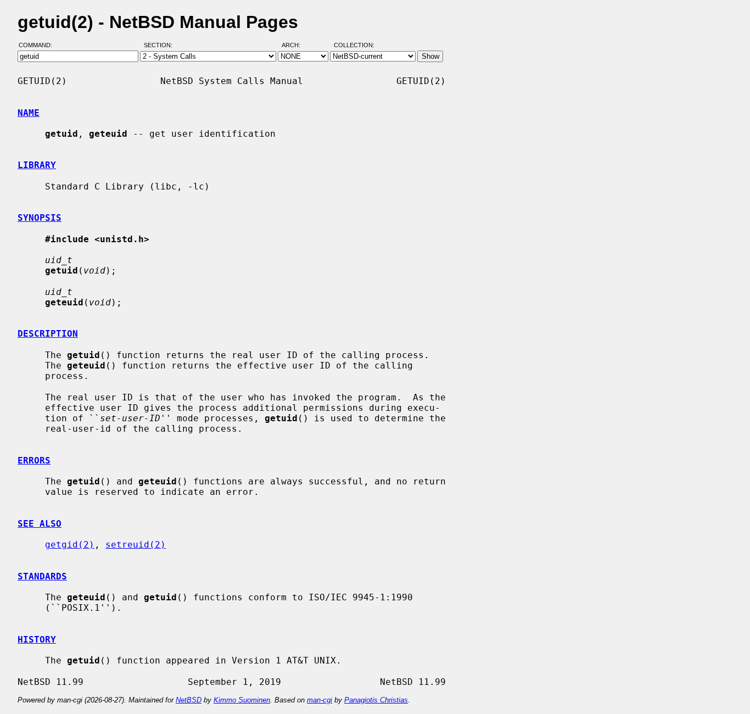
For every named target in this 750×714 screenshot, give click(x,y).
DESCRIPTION (48, 333)
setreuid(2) (135, 544)
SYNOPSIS (39, 218)
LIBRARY (37, 165)
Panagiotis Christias (376, 700)
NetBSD (189, 700)
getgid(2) (69, 544)
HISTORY (37, 639)
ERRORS (34, 460)
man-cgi (319, 700)
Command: (39, 45)
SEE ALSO (39, 523)
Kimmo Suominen (242, 700)
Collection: (354, 45)
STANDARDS (42, 576)
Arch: (296, 45)
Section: (160, 45)
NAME (29, 113)
